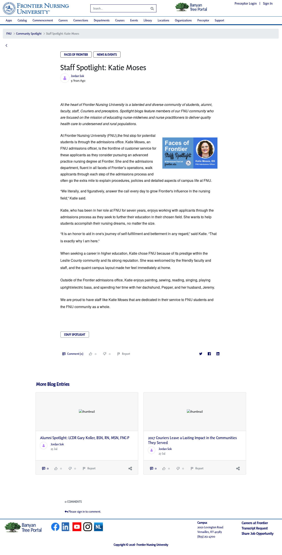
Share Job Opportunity (258, 533)
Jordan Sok (77, 76)
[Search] (149, 8)
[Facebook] (209, 353)
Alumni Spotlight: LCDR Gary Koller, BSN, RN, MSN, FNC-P (84, 437)
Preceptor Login (246, 3)
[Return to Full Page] (6, 45)
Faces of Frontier (76, 54)
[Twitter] (200, 353)
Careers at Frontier (255, 523)
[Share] (130, 468)
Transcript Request (255, 528)
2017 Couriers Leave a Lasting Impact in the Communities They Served (192, 440)
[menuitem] (9, 20)
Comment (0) (75, 354)
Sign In (268, 3)
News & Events (107, 54)
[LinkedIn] (217, 353)
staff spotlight (74, 335)
